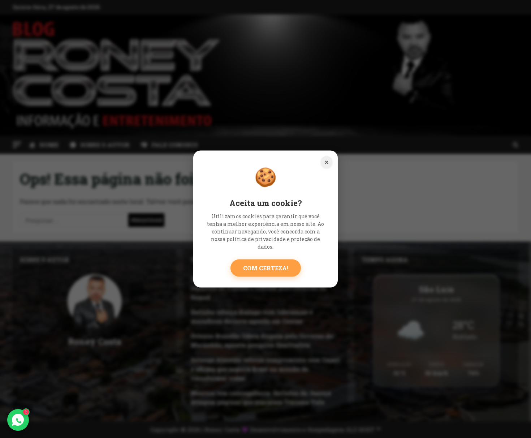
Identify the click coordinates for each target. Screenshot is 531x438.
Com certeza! (265, 267)
